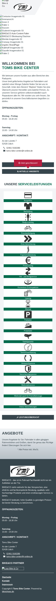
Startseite (6, 577)
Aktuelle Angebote (29, 171)
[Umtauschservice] (28, 358)
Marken (32, 87)
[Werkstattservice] (28, 380)
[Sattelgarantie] (28, 336)
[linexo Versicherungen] (28, 401)
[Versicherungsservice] (28, 369)
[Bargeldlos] (28, 195)
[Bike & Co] (13, 568)
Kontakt (6, 581)
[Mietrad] (28, 304)
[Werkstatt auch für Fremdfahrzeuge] (28, 390)
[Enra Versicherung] (28, 239)
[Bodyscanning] (28, 217)
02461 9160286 (13, 148)
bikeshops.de (8, 591)
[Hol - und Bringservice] (28, 271)
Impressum (7, 584)
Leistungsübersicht (28, 417)
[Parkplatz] (28, 315)
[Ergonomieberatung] (28, 249)
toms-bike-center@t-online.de (19, 151)
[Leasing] (28, 293)
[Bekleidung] (28, 206)
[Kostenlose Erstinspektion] (28, 282)
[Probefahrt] (28, 325)
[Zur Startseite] (22, 7)
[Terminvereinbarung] (28, 347)
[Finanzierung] (28, 260)
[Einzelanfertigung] (28, 228)
